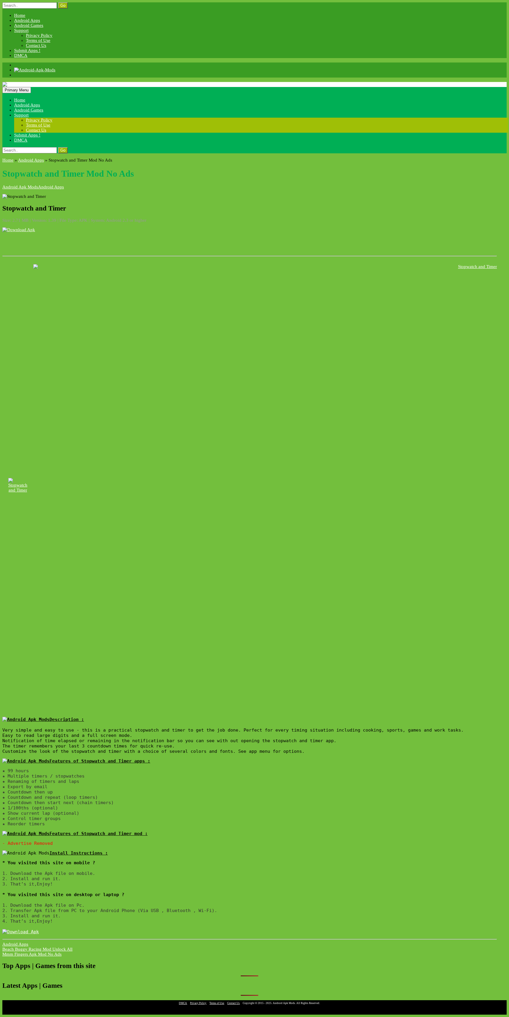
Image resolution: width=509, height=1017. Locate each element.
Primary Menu (17, 90)
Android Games (28, 25)
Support (21, 30)
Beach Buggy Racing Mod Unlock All (37, 949)
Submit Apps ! (27, 50)
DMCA (20, 55)
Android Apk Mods (20, 187)
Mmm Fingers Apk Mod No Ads (32, 954)
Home (19, 15)
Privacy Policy (39, 35)
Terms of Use (38, 40)
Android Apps (27, 20)
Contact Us (36, 45)
